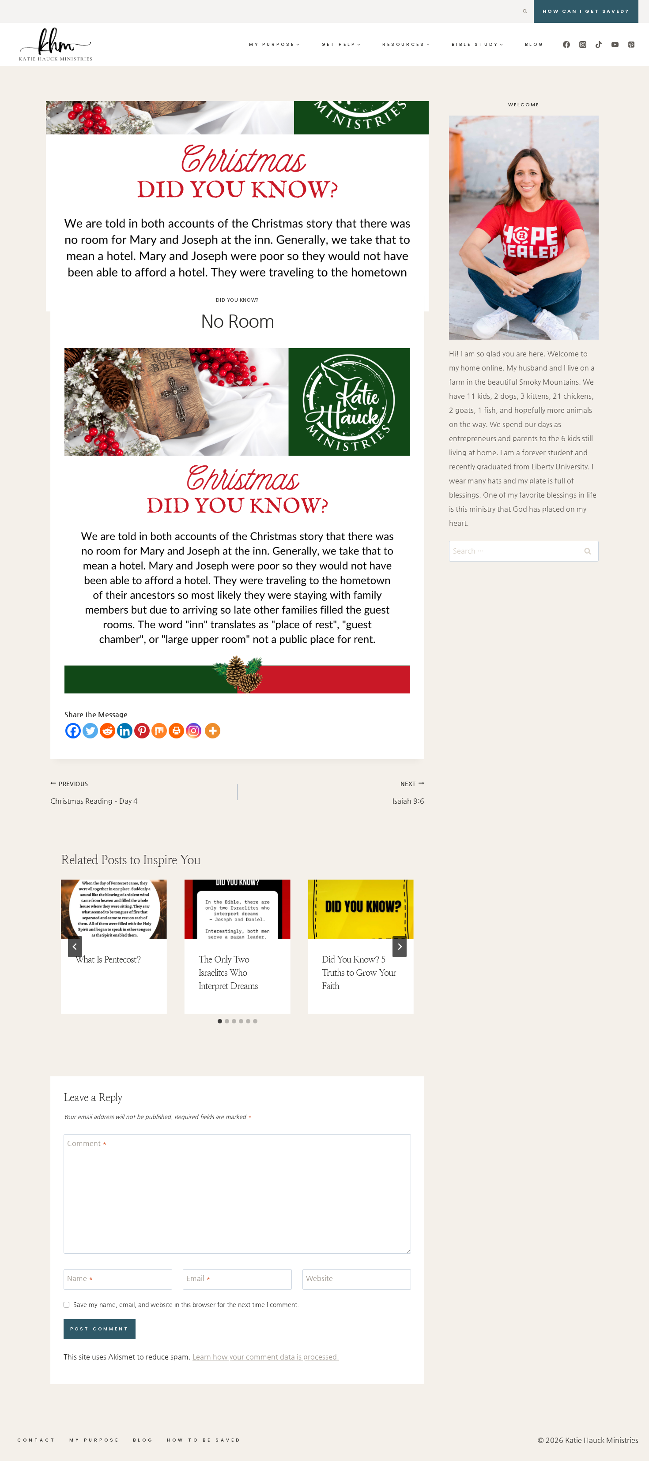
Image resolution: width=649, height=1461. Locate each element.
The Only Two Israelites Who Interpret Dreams (228, 972)
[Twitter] (90, 730)
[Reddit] (107, 730)
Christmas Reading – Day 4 (94, 792)
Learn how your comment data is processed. (265, 1356)
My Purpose (94, 1440)
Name (80, 1278)
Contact (36, 1440)
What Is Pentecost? (107, 959)
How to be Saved (204, 1440)
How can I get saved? (586, 11)
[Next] (399, 946)
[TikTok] (599, 44)
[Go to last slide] (75, 946)
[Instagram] (583, 44)
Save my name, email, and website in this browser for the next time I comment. (186, 1304)
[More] (212, 730)
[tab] (220, 1021)
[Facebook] (566, 44)
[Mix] (159, 730)
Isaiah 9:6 (408, 792)
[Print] (176, 730)
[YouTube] (615, 44)
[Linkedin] (124, 730)
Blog (534, 44)
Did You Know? (237, 300)
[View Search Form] (525, 11)
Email (198, 1278)
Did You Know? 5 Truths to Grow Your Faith (359, 972)
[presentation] (114, 909)
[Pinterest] (631, 44)
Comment (87, 1143)
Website (319, 1278)
